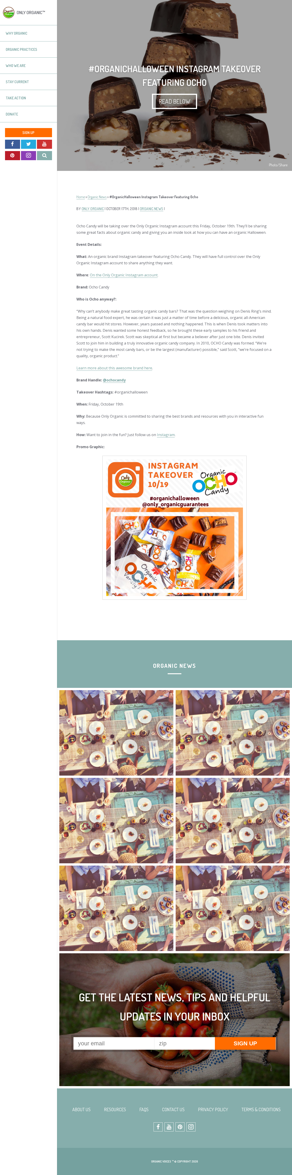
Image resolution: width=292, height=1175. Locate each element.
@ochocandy (114, 380)
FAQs (144, 1109)
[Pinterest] (12, 155)
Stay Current (17, 82)
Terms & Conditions (261, 1109)
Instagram (166, 434)
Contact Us (173, 1109)
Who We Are (16, 65)
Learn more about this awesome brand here (114, 367)
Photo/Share (278, 165)
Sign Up (28, 132)
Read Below (174, 101)
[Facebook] (12, 144)
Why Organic (16, 33)
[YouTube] (44, 144)
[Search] (44, 155)
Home (80, 197)
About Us (81, 1109)
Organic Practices (21, 49)
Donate (12, 114)
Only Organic (93, 208)
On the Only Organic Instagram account (124, 275)
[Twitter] (28, 144)
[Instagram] (28, 155)
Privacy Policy (213, 1109)
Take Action (16, 98)
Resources (115, 1109)
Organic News (97, 197)
